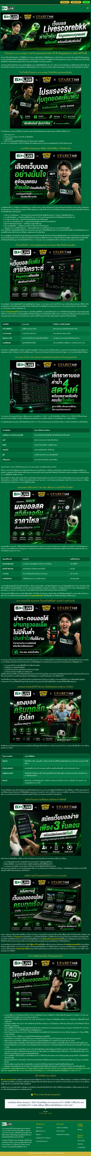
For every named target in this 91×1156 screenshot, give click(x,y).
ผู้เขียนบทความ (40, 1131)
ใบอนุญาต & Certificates (43, 1138)
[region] (45, 333)
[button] (87, 8)
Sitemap (80, 1129)
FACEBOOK (81, 1147)
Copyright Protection (42, 1141)
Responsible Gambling (63, 1134)
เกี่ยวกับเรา (39, 1127)
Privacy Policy (61, 1131)
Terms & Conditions (62, 1127)
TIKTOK (80, 1144)
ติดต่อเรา (39, 1134)
